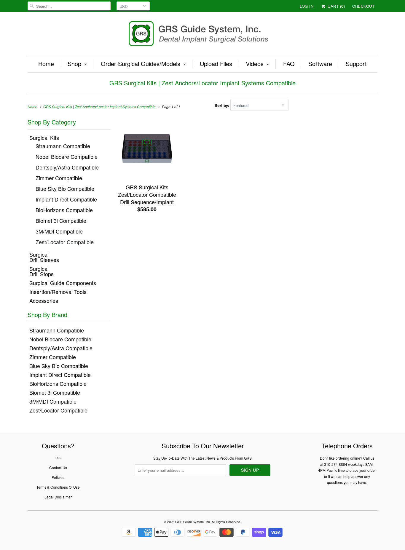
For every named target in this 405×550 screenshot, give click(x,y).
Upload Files (216, 64)
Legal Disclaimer (58, 496)
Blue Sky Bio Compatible (65, 188)
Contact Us (58, 467)
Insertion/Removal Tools (58, 291)
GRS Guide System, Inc (192, 521)
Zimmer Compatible (59, 178)
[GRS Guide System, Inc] (202, 35)
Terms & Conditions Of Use (58, 487)
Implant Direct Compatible (66, 199)
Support (356, 64)
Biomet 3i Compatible (61, 220)
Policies (58, 477)
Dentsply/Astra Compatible (67, 167)
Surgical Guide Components (62, 283)
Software (320, 64)
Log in (306, 6)
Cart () (335, 6)
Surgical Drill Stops (41, 271)
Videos (255, 64)
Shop (74, 64)
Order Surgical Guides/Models (140, 64)
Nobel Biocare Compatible (67, 156)
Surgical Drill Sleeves (44, 256)
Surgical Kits (44, 137)
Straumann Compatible (63, 146)
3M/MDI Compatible (59, 231)
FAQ (289, 64)
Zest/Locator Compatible (65, 242)
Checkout (363, 6)
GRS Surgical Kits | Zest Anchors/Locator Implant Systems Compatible (202, 83)
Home (46, 64)
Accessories (43, 300)
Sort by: (222, 105)
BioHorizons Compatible (64, 210)
